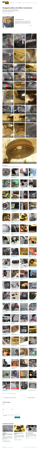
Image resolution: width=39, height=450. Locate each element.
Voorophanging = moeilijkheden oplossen (5, 390)
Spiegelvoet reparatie (5, 356)
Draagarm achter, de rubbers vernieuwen (15, 222)
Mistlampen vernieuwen (23, 322)
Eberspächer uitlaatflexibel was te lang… (5, 233)
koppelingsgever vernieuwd (23, 289)
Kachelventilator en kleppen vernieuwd (23, 267)
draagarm (8, 393)
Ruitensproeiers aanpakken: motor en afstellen (23, 345)
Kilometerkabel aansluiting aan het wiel (14, 278)
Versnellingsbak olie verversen (22, 368)
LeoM (5, 393)
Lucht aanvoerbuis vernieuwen (13, 323)
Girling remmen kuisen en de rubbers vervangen (32, 245)
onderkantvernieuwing (5, 441)
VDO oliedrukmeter (4, 367)
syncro (25, 2)
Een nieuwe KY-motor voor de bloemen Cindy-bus (24, 233)
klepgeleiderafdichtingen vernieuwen (23, 278)
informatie (9, 13)
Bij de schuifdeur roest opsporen (23, 199)
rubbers (15, 393)
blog (31, 2)
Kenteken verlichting (5, 278)
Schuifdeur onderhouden (32, 345)
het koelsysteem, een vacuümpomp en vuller (14, 256)
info (22, 2)
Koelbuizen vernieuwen (32, 278)
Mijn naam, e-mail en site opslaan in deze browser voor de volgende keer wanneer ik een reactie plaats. (11, 415)
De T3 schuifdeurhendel (23, 210)
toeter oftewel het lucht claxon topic (23, 356)
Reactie (3, 404)
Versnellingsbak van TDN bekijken (32, 368)
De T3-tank (30, 210)
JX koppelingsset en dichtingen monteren (5, 267)
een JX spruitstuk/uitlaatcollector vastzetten (14, 234)
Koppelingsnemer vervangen (15, 300)
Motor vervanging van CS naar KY (32, 323)
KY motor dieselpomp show (32, 300)
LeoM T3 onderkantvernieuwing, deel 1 (15, 311)
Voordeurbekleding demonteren (22, 379)
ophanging (11, 393)
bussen (20, 2)
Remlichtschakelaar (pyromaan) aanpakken (14, 345)
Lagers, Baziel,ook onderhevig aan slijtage (5, 311)
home (17, 2)
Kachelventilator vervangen (32, 267)
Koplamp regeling (4, 289)
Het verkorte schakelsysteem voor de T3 (32, 256)
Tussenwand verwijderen (32, 356)
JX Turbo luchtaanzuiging (14, 267)
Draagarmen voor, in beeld (18, 433)
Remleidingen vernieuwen (5, 345)
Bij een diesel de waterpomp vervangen (32, 199)
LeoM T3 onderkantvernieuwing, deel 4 (6, 323)
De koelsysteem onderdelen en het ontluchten (14, 210)
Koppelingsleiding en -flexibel (33, 289)
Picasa (21, 22)
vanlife (29, 2)
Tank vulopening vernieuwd (14, 356)
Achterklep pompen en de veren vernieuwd (14, 177)
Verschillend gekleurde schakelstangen (14, 368)
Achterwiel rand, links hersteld (5, 188)
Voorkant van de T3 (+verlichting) (31, 379)
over (33, 2)
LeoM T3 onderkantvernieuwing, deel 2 (24, 311)
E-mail (12, 409)
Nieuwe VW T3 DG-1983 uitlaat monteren (5, 334)
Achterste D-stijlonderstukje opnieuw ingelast (32, 177)
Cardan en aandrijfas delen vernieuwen (5, 210)
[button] (36, 2)
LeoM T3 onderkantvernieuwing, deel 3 (32, 311)
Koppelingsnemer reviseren (6, 300)
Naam (3, 409)
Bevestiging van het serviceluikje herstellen (14, 199)
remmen (13, 393)
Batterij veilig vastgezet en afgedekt (5, 199)
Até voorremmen (29, 433)
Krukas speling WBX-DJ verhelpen (23, 300)
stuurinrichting (9, 441)
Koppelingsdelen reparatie (14, 289)
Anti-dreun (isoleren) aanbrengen (14, 188)
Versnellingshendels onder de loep (6, 379)
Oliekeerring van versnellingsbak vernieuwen (15, 334)
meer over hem (30, 25)
